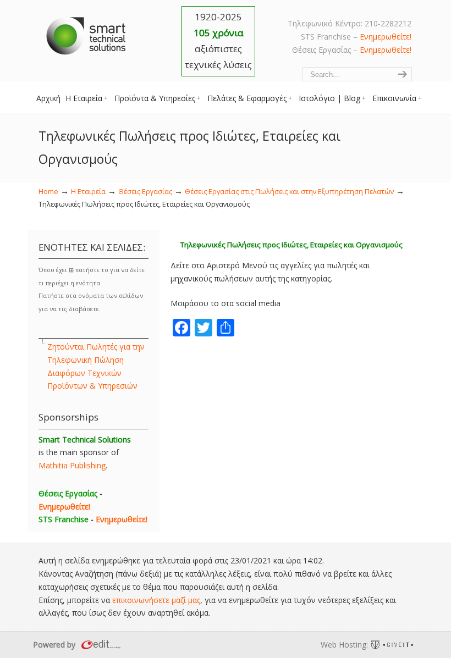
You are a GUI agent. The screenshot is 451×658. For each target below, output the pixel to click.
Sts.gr (86, 33)
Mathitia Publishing (72, 465)
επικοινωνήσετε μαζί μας (156, 600)
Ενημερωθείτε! (385, 36)
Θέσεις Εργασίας (145, 191)
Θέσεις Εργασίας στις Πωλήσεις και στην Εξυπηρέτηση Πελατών (289, 191)
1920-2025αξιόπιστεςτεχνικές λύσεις (218, 40)
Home (48, 191)
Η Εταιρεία (88, 191)
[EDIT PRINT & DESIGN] (100, 644)
